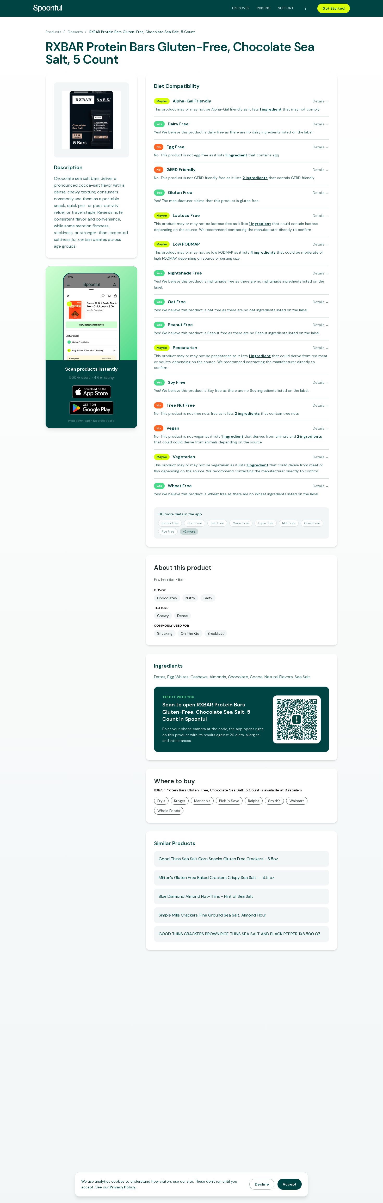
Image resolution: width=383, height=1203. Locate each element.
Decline (262, 1184)
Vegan (172, 428)
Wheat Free (180, 485)
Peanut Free (180, 324)
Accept (289, 1184)
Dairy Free (178, 124)
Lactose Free (186, 215)
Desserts (75, 31)
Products (53, 31)
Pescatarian (185, 347)
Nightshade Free (185, 273)
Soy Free (177, 382)
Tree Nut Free (180, 405)
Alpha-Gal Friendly (192, 101)
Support (285, 8)
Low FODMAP (186, 244)
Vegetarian (184, 457)
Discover (241, 8)
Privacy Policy (122, 1187)
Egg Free (175, 147)
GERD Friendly (180, 169)
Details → (321, 101)
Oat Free (177, 301)
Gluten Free (180, 192)
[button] (271, 109)
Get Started (334, 8)
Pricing (263, 8)
